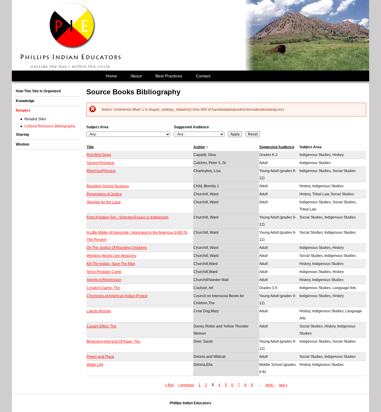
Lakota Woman (99, 311)
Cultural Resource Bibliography (49, 126)
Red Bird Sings (99, 155)
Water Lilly (95, 365)
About (136, 76)
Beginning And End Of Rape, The (113, 341)
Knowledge (25, 101)
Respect (23, 110)
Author (199, 147)
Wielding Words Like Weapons (111, 256)
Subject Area (97, 127)
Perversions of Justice (104, 194)
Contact (203, 76)
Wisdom (22, 144)
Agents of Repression (104, 280)
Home (111, 76)
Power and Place (100, 357)
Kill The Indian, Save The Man (111, 264)
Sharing (22, 134)
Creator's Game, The (103, 288)
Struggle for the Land (104, 202)
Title (90, 147)
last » (283, 385)
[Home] (71, 35)
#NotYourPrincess (101, 171)
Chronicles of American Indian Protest (117, 296)
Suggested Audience (191, 127)
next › (270, 385)
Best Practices (168, 76)
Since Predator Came (104, 272)
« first (169, 385)
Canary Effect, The (101, 326)
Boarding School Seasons (108, 186)
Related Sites (35, 119)
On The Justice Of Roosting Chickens (117, 248)
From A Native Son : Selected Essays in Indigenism (127, 217)
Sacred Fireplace (100, 163)
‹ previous (186, 385)
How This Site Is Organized (38, 91)
